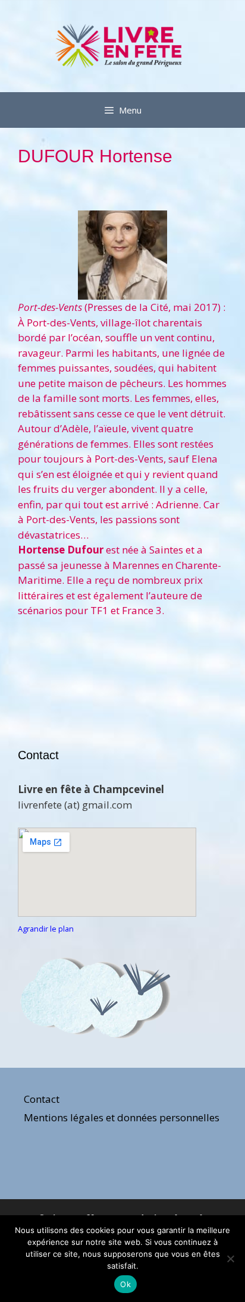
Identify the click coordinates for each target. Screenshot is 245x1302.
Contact (41, 1099)
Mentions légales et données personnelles (121, 1117)
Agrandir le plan (46, 928)
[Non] (230, 1259)
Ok (125, 1284)
